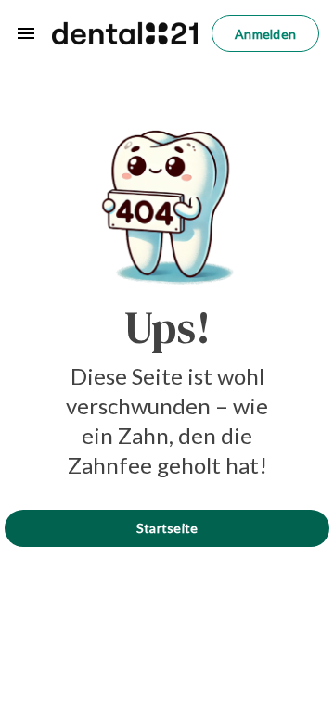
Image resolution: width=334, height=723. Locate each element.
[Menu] (26, 33)
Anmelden (265, 34)
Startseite (167, 528)
